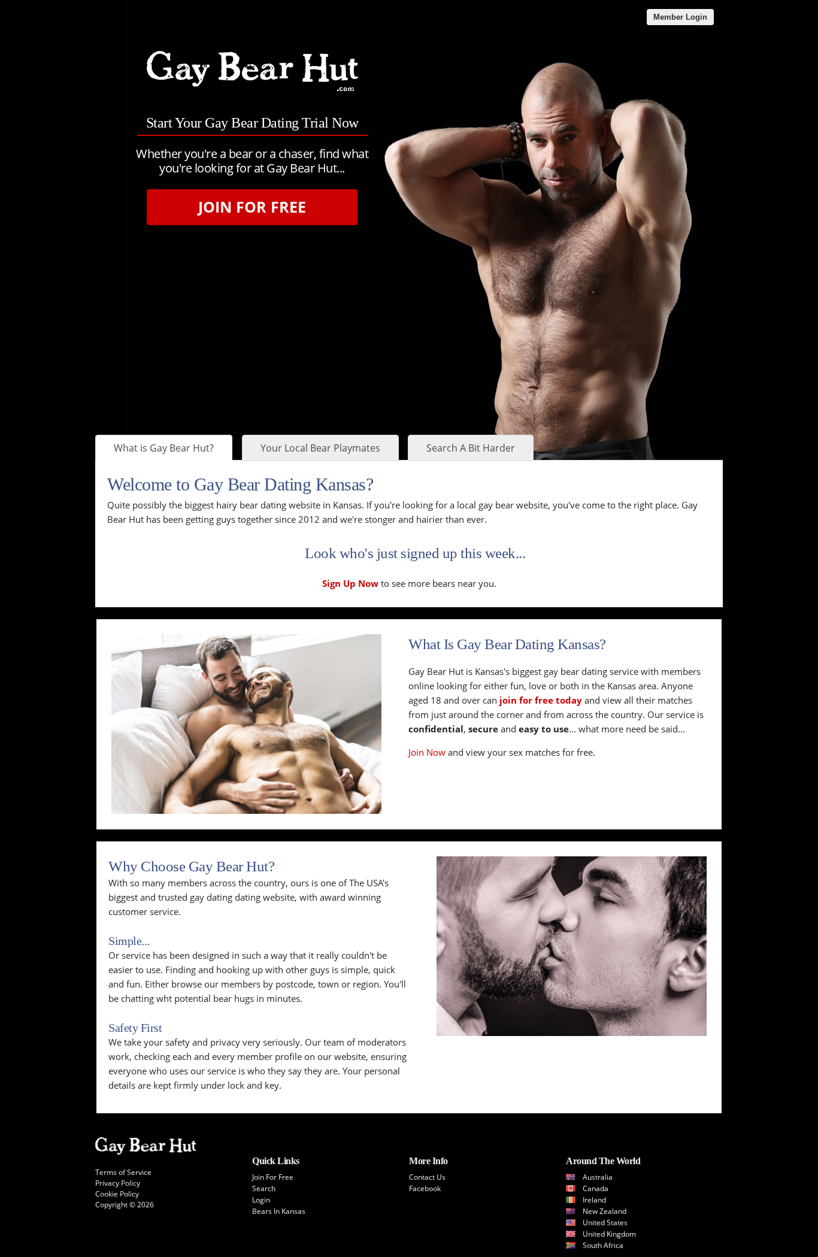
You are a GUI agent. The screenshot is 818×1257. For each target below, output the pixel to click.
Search (263, 1188)
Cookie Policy (117, 1194)
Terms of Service (123, 1172)
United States (605, 1222)
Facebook (425, 1188)
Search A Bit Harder (470, 448)
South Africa (603, 1245)
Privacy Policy (117, 1183)
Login (261, 1200)
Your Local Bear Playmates (320, 448)
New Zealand (604, 1211)
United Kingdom (609, 1234)
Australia (598, 1177)
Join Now (427, 752)
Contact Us (427, 1177)
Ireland (594, 1200)
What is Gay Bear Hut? (164, 448)
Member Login (680, 17)
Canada (595, 1188)
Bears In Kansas (278, 1211)
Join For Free (252, 206)
